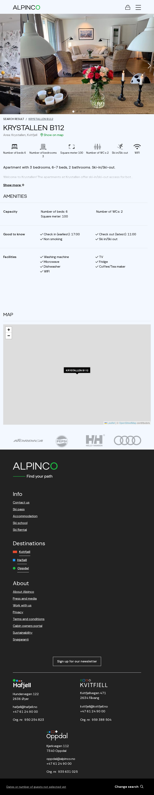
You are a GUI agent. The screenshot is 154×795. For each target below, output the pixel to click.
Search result (13, 119)
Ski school (20, 523)
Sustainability (22, 633)
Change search (127, 787)
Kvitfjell (24, 552)
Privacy (18, 612)
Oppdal (23, 568)
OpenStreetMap (127, 422)
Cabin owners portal (27, 626)
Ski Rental (20, 530)
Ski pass (19, 509)
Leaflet (111, 422)
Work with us (22, 605)
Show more (12, 185)
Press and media (25, 598)
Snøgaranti (21, 639)
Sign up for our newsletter (77, 661)
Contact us (21, 502)
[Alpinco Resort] (26, 7)
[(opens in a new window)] (28, 440)
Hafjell (22, 560)
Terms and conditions (29, 619)
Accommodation (25, 516)
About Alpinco (23, 592)
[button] (5, 66)
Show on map (53, 135)
